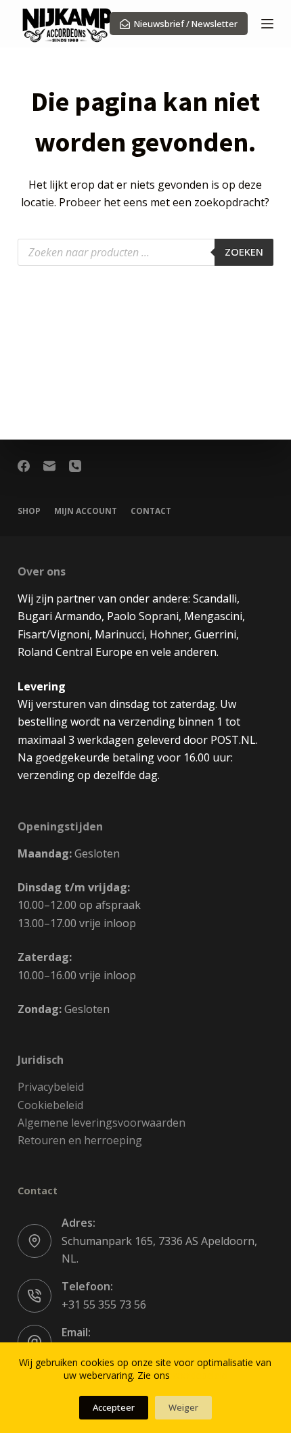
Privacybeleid (51, 1086)
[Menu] (267, 24)
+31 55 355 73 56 (104, 1304)
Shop (29, 511)
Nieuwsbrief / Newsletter (186, 24)
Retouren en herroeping (80, 1140)
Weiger (183, 1407)
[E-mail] (49, 466)
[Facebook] (24, 466)
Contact (151, 511)
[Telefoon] (75, 466)
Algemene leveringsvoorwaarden (101, 1122)
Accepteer (114, 1407)
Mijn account (85, 511)
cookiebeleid (200, 1375)
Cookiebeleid (50, 1105)
